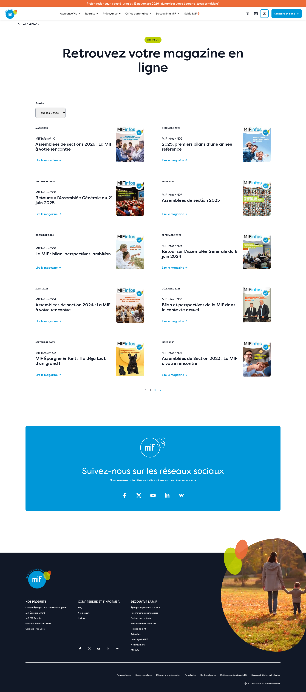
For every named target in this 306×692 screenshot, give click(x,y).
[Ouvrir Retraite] (97, 14)
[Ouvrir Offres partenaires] (150, 14)
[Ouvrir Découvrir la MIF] (178, 14)
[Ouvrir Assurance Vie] (79, 14)
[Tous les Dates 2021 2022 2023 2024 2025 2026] (50, 113)
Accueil (22, 24)
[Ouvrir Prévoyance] (119, 14)
